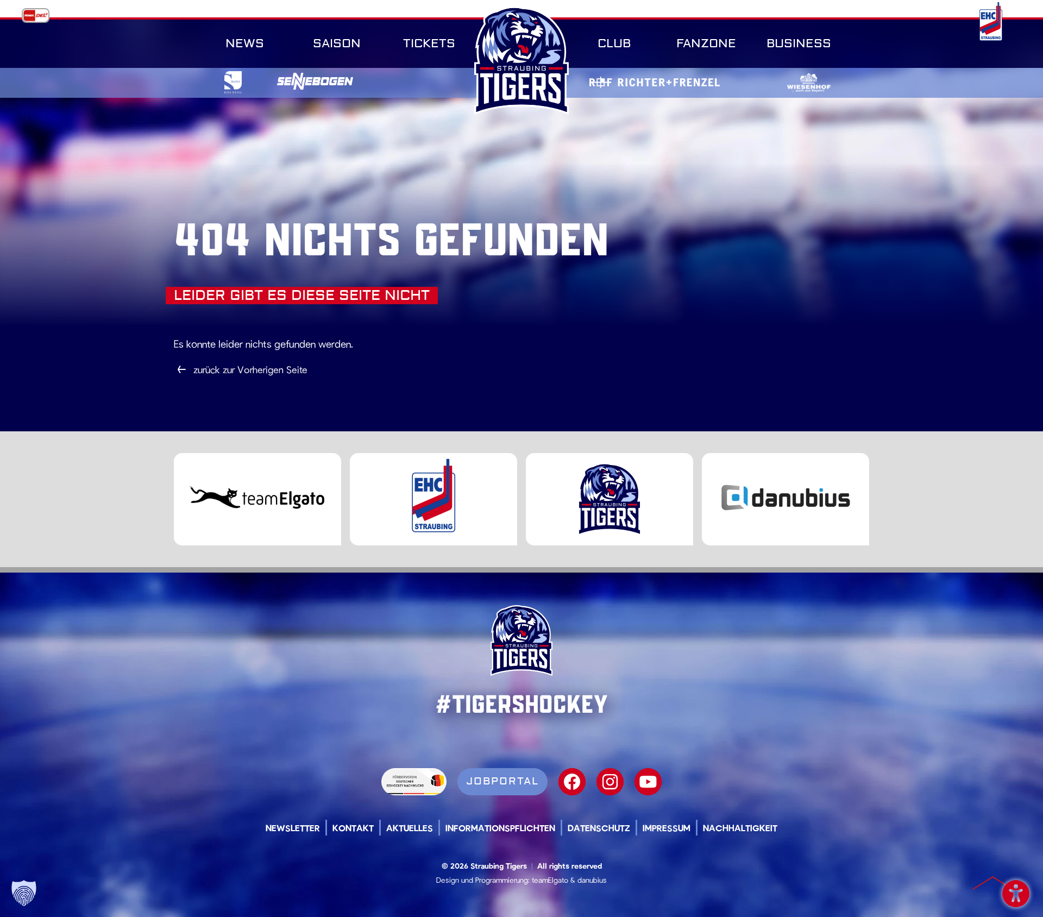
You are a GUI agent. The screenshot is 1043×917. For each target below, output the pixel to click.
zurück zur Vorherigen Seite (250, 369)
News (244, 43)
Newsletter (293, 827)
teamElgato (550, 879)
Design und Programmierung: (483, 879)
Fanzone (706, 43)
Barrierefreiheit (1015, 889)
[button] (24, 893)
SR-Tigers (521, 60)
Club (614, 43)
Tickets (429, 43)
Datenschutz (599, 827)
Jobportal (502, 781)
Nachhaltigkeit (740, 827)
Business (798, 43)
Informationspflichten (500, 827)
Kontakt (353, 827)
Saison (337, 43)
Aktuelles (409, 827)
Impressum (666, 827)
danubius (592, 879)
